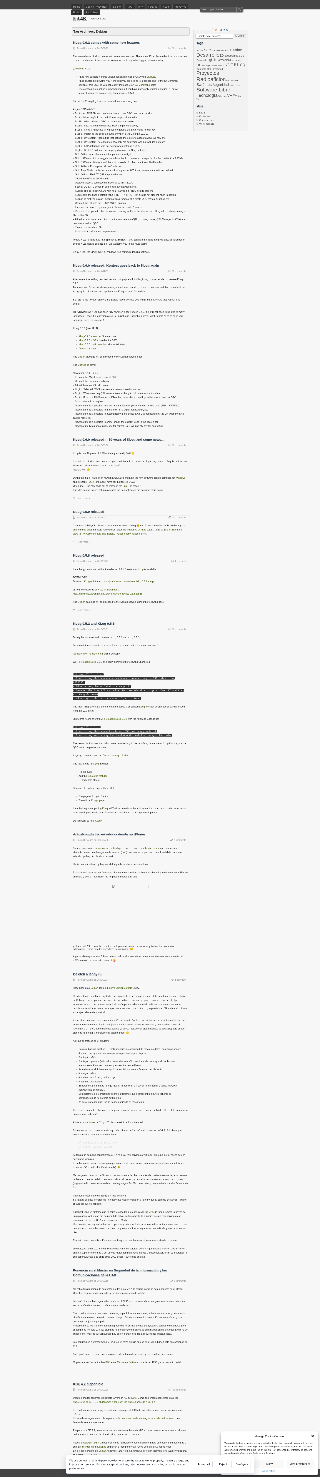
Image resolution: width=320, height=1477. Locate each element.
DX (222, 55)
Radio (76, 12)
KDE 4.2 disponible (88, 1384)
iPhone (221, 65)
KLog (166, 6)
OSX (91, 481)
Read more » (83, 498)
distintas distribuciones (93, 1446)
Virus (198, 99)
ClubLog (150, 76)
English (210, 60)
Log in (202, 112)
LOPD (208, 69)
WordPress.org (206, 124)
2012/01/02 (103, 517)
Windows (180, 477)
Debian (117, 6)
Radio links (92, 12)
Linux (125, 486)
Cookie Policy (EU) (97, 6)
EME (241, 55)
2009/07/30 (103, 840)
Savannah (112, 589)
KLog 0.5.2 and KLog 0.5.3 (93, 623)
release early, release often (131, 533)
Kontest (200, 69)
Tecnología (207, 95)
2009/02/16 (103, 1281)
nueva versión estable (120, 988)
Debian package (87, 348)
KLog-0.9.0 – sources (90, 336)
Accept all (204, 1464)
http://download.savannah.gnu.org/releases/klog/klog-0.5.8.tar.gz (107, 593)
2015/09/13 (103, 48)
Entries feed (205, 116)
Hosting (205, 65)
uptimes (90, 1122)
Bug (206, 50)
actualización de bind (106, 848)
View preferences (300, 1463)
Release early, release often (88, 653)
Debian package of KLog (116, 755)
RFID (236, 80)
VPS (151, 1212)
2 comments (180, 840)
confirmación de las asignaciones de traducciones (147, 1418)
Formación (223, 60)
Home (76, 6)
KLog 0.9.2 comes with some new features (106, 42)
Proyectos (180, 6)
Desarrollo (207, 55)
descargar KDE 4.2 (91, 1442)
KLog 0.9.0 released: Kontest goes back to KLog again (116, 265)
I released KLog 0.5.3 (115, 718)
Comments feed (207, 120)
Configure (242, 1464)
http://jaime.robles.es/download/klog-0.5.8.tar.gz (128, 581)
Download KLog (82, 68)
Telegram (222, 96)
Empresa (200, 60)
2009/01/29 (103, 1389)
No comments (179, 48)
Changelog (83, 364)
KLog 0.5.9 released (88, 512)
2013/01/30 (103, 445)
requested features (98, 776)
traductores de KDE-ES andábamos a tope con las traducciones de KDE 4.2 (114, 1402)
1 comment (180, 561)
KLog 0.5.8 (90, 581)
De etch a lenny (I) (87, 974)
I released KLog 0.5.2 (90, 661)
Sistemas (234, 85)
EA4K (80, 18)
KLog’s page (97, 800)
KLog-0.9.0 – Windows (91, 344)
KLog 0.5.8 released (88, 555)
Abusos (199, 50)
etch (154, 996)
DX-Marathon (141, 85)
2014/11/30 (102, 271)
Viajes (238, 96)
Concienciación (219, 50)
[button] (312, 1436)
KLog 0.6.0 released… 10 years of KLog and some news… (118, 439)
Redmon (230, 80)
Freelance (235, 60)
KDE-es (152, 6)
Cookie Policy (268, 1471)
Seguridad (220, 85)
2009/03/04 (103, 980)
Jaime (90, 48)
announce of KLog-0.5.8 (139, 529)
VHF (231, 95)
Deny (269, 1463)
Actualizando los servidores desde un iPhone (109, 834)
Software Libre (213, 90)
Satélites (204, 84)
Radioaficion (211, 79)
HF (198, 65)
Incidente (213, 65)
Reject (223, 1464)
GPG (130, 6)
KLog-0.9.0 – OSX (88, 340)
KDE (107, 1362)
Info (140, 6)
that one (86, 529)
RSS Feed (223, 30)
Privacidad (217, 69)
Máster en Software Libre (130, 1362)
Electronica (231, 55)
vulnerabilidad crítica (148, 848)
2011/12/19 (102, 561)
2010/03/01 (103, 629)
